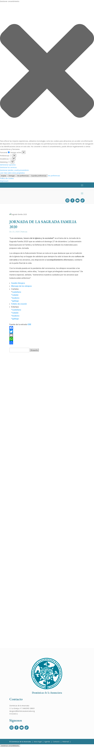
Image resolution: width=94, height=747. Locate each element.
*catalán (14, 295)
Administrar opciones (8, 165)
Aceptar (3, 176)
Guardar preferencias (39, 176)
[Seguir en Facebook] (72, 200)
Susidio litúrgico (18, 283)
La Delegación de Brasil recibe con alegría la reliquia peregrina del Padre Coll (44, 533)
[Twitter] (47, 331)
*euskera (15, 298)
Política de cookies (7, 178)
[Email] (47, 335)
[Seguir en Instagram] (67, 200)
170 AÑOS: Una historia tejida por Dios (27, 440)
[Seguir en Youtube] (77, 200)
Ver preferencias (23, 176)
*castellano (16, 310)
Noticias (24, 232)
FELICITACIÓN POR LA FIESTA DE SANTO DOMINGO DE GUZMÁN (40, 471)
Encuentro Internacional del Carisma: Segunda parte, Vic (35, 409)
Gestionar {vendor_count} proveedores (14, 170)
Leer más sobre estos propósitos (12, 173)
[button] (47, 71)
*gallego (15, 301)
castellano (16, 292)
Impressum (4, 181)
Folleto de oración (19, 304)
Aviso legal (38, 741)
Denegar (12, 176)
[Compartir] (47, 342)
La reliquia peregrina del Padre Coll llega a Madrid (32, 377)
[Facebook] (47, 328)
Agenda (47, 741)
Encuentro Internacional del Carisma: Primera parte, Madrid (36, 502)
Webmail (65, 741)
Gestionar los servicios (8, 167)
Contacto (56, 741)
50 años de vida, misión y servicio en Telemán (31, 565)
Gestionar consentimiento (10, 746)
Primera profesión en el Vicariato (25, 596)
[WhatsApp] (47, 339)
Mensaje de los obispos (21, 286)
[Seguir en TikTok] (82, 200)
